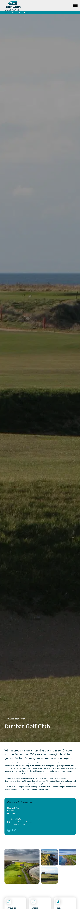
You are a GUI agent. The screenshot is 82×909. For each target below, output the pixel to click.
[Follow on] (9, 830)
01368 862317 (16, 819)
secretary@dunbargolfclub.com (22, 822)
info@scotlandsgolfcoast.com (16, 13)
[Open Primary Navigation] (75, 5)
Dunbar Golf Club (18, 824)
